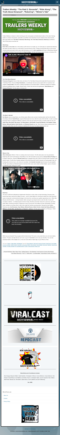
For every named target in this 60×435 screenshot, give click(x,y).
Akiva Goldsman (30, 243)
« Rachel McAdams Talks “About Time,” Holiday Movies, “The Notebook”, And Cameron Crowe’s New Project (28, 251)
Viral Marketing (19, 243)
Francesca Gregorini (41, 243)
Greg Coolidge (53, 243)
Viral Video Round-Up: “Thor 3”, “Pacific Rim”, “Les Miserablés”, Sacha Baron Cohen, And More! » (34, 253)
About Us (6, 395)
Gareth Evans (48, 243)
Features (8, 243)
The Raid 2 (5, 246)
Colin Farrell (35, 243)
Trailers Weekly (13, 243)
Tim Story (26, 246)
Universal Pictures (31, 246)
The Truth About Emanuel (19, 246)
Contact (5, 398)
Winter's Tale (37, 246)
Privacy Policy (7, 401)
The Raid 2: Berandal (10, 246)
